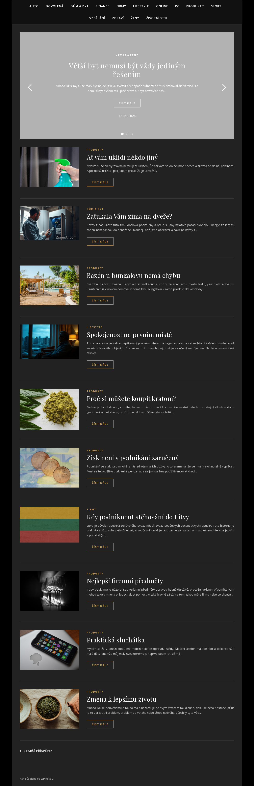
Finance (102, 6)
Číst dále (127, 103)
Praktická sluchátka (116, 639)
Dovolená (55, 6)
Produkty (195, 6)
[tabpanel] (127, 85)
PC (177, 6)
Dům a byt (80, 6)
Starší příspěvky (38, 751)
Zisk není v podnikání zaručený (133, 457)
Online (162, 6)
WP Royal (46, 778)
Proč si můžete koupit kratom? (131, 398)
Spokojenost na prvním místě (129, 334)
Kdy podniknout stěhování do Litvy (138, 516)
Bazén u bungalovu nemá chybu (133, 275)
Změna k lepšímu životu (121, 699)
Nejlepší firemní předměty (125, 580)
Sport (216, 6)
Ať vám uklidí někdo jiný (122, 157)
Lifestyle (141, 6)
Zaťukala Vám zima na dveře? (129, 216)
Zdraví (118, 18)
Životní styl (157, 18)
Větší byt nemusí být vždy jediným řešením (127, 70)
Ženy (135, 18)
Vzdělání (97, 18)
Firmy (121, 6)
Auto (34, 6)
